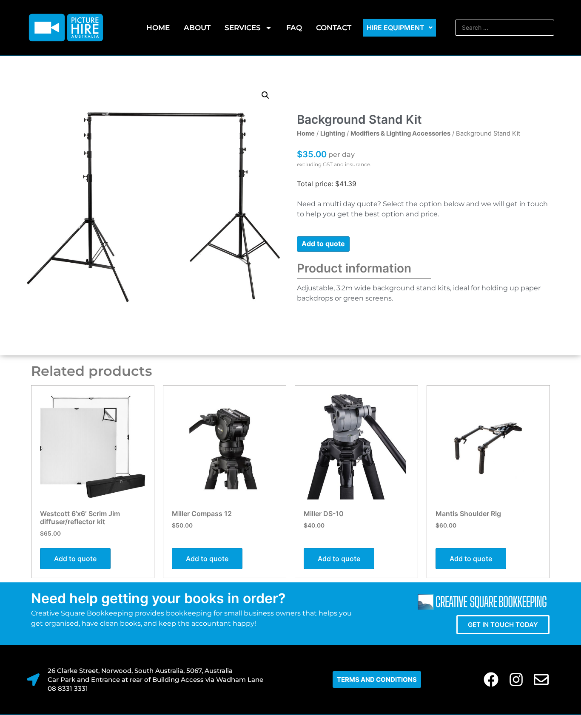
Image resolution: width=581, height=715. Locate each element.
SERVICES (243, 27)
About (197, 27)
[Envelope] (541, 679)
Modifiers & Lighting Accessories (400, 133)
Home (158, 27)
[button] (265, 95)
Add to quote (323, 243)
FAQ (294, 27)
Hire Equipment (395, 27)
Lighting (332, 133)
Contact (333, 27)
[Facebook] (491, 679)
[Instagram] (516, 679)
